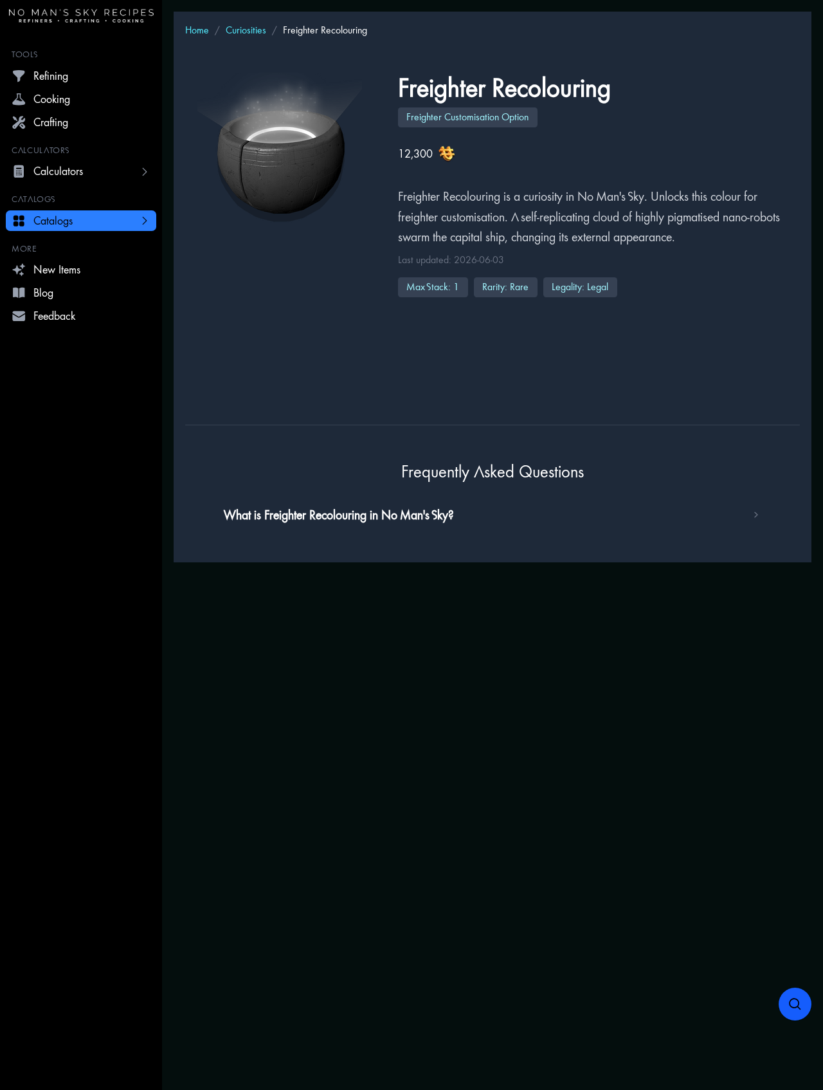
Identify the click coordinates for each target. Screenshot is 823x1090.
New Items (56, 269)
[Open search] (795, 1004)
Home (197, 30)
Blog (43, 292)
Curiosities (246, 30)
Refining (50, 75)
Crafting (50, 122)
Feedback (54, 315)
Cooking (51, 98)
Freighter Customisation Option (467, 117)
